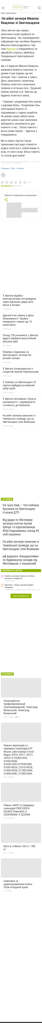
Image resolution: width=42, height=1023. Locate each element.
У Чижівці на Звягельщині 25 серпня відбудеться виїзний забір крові (19, 385)
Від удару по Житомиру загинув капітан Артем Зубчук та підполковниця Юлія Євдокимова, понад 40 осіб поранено (21, 527)
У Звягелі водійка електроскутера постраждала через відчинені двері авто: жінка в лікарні (19, 300)
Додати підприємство (21, 596)
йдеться (11, 48)
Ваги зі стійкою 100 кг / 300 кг (19, 848)
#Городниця (5, 168)
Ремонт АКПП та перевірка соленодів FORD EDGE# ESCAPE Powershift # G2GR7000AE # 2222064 (19, 810)
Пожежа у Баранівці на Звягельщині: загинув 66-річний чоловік (17, 355)
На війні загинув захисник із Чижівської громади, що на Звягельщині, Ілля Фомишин (19, 418)
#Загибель (20, 168)
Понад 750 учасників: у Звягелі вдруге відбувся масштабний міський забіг (20, 338)
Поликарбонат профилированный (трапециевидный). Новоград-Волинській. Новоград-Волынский (21, 707)
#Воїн (13, 168)
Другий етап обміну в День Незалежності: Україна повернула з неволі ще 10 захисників (18, 320)
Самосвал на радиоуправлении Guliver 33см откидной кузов (18, 884)
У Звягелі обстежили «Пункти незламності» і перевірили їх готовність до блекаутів (19, 402)
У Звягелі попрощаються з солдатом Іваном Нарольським (21, 370)
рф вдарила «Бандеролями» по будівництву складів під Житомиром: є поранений (21, 559)
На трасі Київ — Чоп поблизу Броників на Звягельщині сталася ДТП (21, 508)
